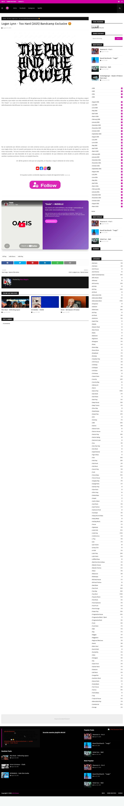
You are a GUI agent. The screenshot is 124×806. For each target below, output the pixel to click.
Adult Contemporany (107, 274)
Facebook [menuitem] (22, 8)
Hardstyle (107, 512)
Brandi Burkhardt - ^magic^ (109, 58)
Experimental (107, 452)
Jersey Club (107, 547)
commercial (107, 704)
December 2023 (107, 195)
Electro (107, 425)
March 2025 (107, 151)
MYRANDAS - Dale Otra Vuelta (19, 773)
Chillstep (107, 364)
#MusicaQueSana (21, 741)
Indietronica (107, 536)
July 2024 (107, 174)
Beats (107, 333)
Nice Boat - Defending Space (10, 310)
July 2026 (107, 105)
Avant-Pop (107, 321)
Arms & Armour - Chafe (17, 764)
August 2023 (107, 203)
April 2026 (107, 113)
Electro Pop (107, 434)
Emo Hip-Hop (107, 446)
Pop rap (107, 591)
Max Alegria (24, 279)
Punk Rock (107, 626)
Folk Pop (107, 460)
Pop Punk (107, 588)
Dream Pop (107, 414)
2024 (107, 94)
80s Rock (107, 263)
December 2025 (107, 125)
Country (107, 379)
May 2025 (107, 145)
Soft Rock (107, 672)
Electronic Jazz (107, 440)
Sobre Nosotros (11, 1)
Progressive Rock (107, 620)
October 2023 (107, 200)
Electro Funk (107, 428)
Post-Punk (107, 605)
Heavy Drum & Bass (107, 515)
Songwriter (107, 675)
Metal (107, 571)
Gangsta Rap (107, 481)
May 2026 (107, 110)
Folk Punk (107, 463)
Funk (107, 472)
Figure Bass (107, 454)
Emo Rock (107, 449)
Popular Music (107, 597)
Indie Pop (20, 256)
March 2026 (107, 116)
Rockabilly (107, 652)
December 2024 (107, 160)
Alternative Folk (107, 295)
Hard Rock (107, 504)
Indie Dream (15, 793)
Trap (107, 695)
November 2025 (107, 128)
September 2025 (107, 134)
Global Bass (107, 495)
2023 (107, 97)
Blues (107, 344)
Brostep (107, 356)
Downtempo (107, 411)
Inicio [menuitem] (15, 8)
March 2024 (107, 186)
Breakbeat (107, 353)
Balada (107, 324)
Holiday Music (107, 521)
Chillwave (107, 367)
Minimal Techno (107, 582)
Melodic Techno (107, 568)
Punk (107, 623)
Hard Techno (107, 507)
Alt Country (107, 283)
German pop (107, 486)
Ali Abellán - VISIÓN (37, 310)
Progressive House (107, 614)
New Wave (107, 585)
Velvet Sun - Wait (105, 67)
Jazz (107, 542)
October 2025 (107, 131)
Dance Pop (107, 391)
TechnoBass (107, 692)
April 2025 (107, 148)
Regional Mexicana (107, 640)
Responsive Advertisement (62, 719)
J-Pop (107, 539)
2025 (107, 91)
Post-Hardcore (107, 602)
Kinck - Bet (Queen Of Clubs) (70, 310)
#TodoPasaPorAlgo (9, 741)
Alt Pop (9, 18)
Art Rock (107, 315)
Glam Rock (107, 489)
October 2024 (107, 166)
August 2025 (107, 136)
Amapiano (107, 303)
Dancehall (107, 393)
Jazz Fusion (107, 544)
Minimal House (107, 579)
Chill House (107, 362)
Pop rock (107, 594)
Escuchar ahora (51, 221)
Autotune (107, 318)
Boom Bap (107, 347)
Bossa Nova (107, 350)
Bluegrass (107, 341)
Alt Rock (107, 292)
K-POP (107, 550)
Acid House (107, 269)
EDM (107, 423)
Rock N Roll (107, 649)
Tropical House (107, 698)
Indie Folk (107, 530)
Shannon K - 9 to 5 (106, 49)
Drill (107, 417)
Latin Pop (107, 553)
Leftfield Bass (107, 559)
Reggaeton (107, 637)
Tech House (107, 687)
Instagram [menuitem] (31, 8)
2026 (107, 88)
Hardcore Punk (107, 510)
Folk (107, 457)
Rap (107, 632)
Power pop (107, 611)
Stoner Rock (107, 681)
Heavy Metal (107, 518)
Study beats (107, 684)
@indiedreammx (9, 731)
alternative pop (107, 701)
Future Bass (107, 475)
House (107, 524)
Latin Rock (107, 556)
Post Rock (107, 600)
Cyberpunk (107, 385)
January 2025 (107, 157)
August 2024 (107, 171)
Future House (107, 478)
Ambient (107, 306)
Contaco (120, 793)
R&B (107, 629)
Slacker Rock (107, 666)
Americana (107, 309)
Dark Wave (107, 396)
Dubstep (107, 420)
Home (4, 18)
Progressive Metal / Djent (107, 617)
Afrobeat (107, 280)
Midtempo (107, 576)
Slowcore (107, 669)
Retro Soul (107, 646)
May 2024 (107, 180)
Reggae (107, 634)
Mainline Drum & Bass (107, 562)
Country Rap (107, 382)
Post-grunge (107, 608)
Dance (107, 388)
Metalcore (107, 573)
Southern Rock (107, 678)
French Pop (107, 469)
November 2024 (107, 163)
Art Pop (107, 312)
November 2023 (107, 197)
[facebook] (119, 1)
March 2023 (107, 206)
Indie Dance (12, 256)
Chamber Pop (107, 359)
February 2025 (107, 154)
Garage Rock (107, 483)
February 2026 (107, 119)
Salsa (107, 655)
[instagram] (122, 1)
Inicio (3, 1)
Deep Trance (107, 405)
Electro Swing (107, 437)
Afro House (107, 277)
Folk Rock (107, 466)
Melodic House (107, 565)
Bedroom (107, 335)
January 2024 (107, 192)
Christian (107, 370)
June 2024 (107, 177)
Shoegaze (107, 658)
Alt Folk (107, 286)
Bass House (107, 330)
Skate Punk (107, 663)
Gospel (107, 498)
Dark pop (107, 399)
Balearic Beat (107, 327)
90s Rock (107, 266)
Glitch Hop (107, 492)
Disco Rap (107, 408)
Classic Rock (107, 376)
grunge (107, 707)
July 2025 (107, 139)
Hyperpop (107, 527)
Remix (107, 643)
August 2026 (107, 102)
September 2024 (107, 168)
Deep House (107, 402)
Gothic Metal (107, 501)
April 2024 (107, 183)
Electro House (107, 431)
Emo (107, 443)
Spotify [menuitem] (40, 8)
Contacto (21, 1)
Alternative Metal (107, 298)
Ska (107, 661)
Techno (107, 690)
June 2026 (107, 107)
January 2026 (107, 122)
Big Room (107, 338)
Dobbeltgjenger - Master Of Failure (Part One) (111, 77)
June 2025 (107, 142)
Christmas (107, 373)
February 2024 (107, 189)
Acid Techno (107, 272)
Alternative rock (107, 301)
